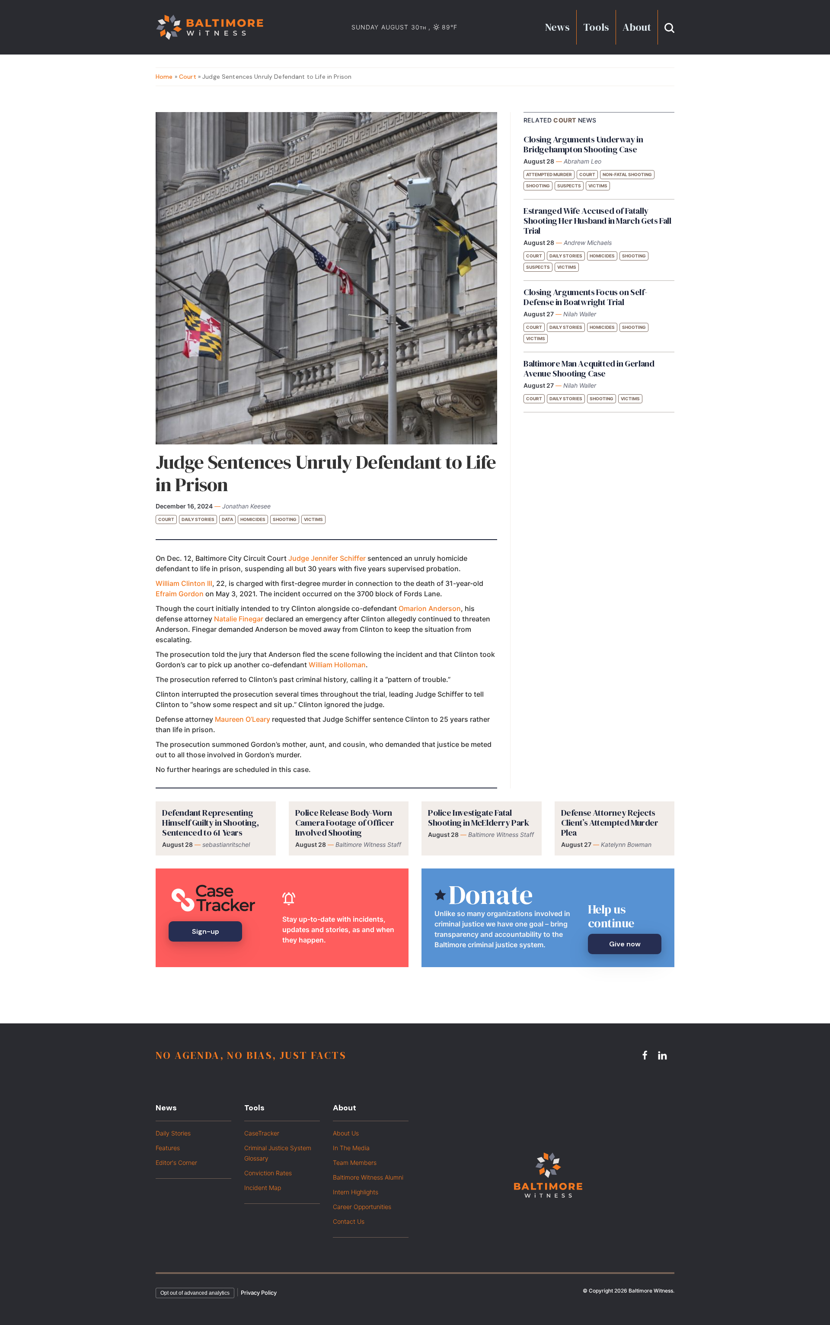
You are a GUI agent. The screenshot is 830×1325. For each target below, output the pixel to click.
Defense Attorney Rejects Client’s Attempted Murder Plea (609, 823)
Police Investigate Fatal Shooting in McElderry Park (478, 818)
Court (187, 76)
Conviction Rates (268, 1173)
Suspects (569, 185)
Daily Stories (198, 519)
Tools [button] (596, 27)
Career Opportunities (362, 1206)
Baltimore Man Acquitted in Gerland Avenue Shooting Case (589, 368)
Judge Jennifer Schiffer (327, 558)
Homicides (252, 519)
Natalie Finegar (238, 618)
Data (227, 519)
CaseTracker (261, 1133)
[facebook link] (646, 1055)
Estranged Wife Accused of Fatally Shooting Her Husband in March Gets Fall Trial (597, 221)
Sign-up (205, 931)
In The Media (351, 1147)
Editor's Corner (176, 1162)
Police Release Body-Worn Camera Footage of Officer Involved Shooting (344, 823)
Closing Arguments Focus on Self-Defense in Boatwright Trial (585, 297)
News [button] (557, 27)
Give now (625, 944)
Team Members (355, 1162)
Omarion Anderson (430, 608)
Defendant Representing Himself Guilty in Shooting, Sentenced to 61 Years (210, 823)
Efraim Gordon (180, 593)
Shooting (285, 519)
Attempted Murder (549, 174)
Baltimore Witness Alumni (368, 1177)
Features (168, 1147)
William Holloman (337, 664)
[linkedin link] (663, 1055)
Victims (313, 519)
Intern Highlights (355, 1192)
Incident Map (262, 1187)
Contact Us (348, 1221)
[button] (669, 27)
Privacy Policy (259, 1292)
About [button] (636, 27)
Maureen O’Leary (242, 719)
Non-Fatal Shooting (627, 174)
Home (164, 76)
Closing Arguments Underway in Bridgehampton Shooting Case (583, 144)
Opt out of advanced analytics (195, 1293)
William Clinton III (184, 583)
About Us (346, 1133)
